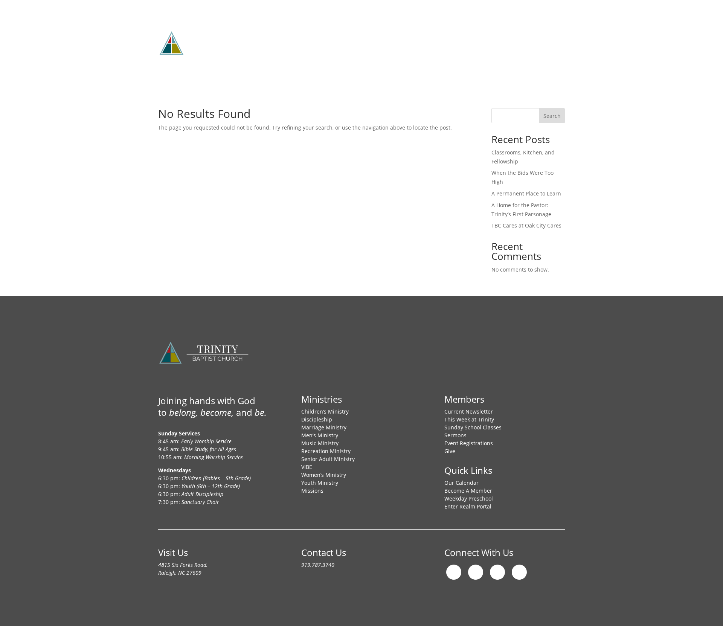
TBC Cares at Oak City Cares (526, 225)
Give (510, 28)
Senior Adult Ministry (328, 459)
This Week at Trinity (469, 419)
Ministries (331, 28)
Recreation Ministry (326, 451)
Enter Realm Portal (467, 506)
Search (552, 115)
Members (441, 28)
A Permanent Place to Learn (526, 193)
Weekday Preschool (468, 498)
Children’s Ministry (325, 411)
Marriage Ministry (323, 427)
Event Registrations (468, 443)
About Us (285, 28)
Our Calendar (461, 482)
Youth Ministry (319, 482)
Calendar (480, 28)
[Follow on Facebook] (475, 572)
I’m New (404, 28)
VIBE (306, 466)
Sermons (455, 435)
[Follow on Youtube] (497, 572)
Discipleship (316, 419)
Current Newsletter (468, 411)
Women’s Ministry (323, 474)
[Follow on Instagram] (453, 572)
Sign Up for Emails (300, 57)
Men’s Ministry (319, 435)
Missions (369, 28)
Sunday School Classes (473, 427)
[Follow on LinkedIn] (519, 572)
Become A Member (468, 490)
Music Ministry (320, 443)
